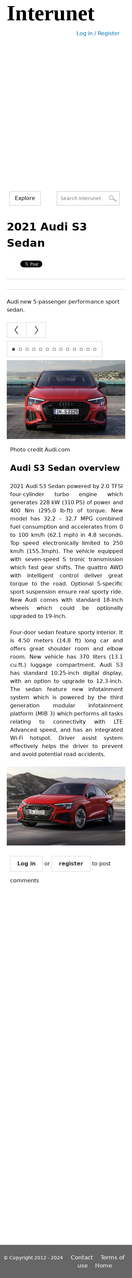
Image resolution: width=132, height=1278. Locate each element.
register (71, 863)
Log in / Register (98, 33)
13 (96, 351)
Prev (16, 330)
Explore (25, 198)
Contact (83, 1257)
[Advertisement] (66, 122)
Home (103, 1265)
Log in (26, 863)
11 (83, 351)
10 (76, 351)
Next (36, 330)
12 (90, 351)
